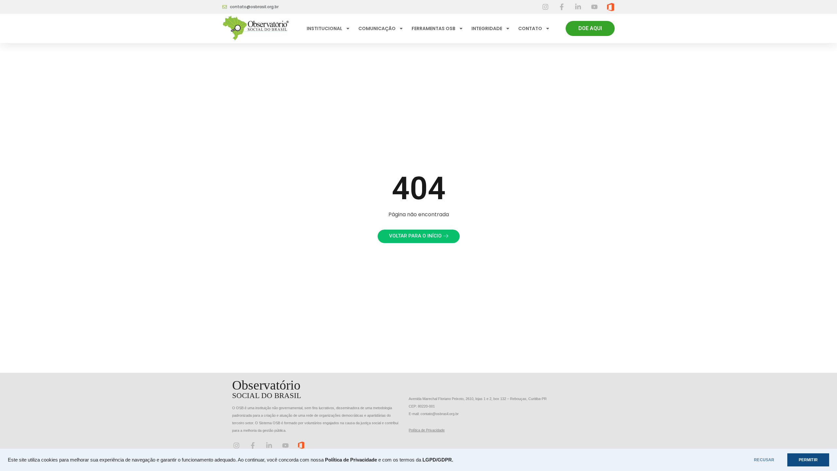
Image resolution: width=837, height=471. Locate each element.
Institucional (324, 28)
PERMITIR (808, 460)
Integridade (486, 28)
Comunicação (377, 28)
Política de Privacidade (427, 430)
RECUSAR (764, 460)
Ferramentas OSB (433, 28)
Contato (530, 28)
